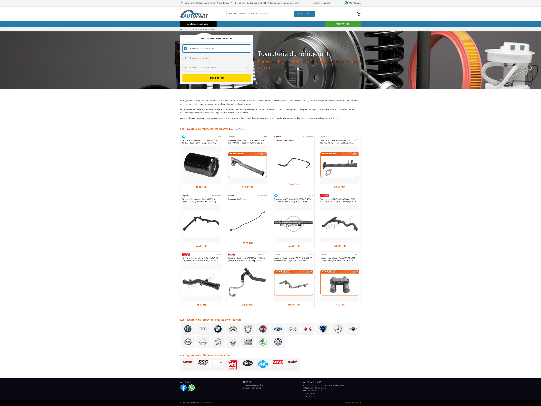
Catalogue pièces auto (197, 24)
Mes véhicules (342, 24)
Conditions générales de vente (254, 385)
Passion (358, 403)
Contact (326, 3)
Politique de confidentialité (252, 388)
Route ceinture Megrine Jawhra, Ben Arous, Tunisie (207, 3)
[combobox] (216, 48)
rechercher (216, 78)
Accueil (316, 3)
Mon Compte (355, 3)
